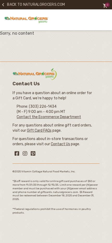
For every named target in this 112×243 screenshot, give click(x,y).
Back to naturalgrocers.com (32, 4)
